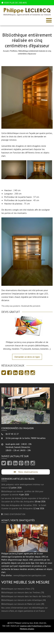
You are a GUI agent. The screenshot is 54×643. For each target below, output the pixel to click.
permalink (36, 306)
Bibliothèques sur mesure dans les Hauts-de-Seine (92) (26, 596)
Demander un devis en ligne (27, 356)
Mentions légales (27, 628)
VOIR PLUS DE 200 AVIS (15, 2)
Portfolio (13, 51)
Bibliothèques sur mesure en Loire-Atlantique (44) (23, 600)
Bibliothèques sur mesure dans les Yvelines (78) (22, 592)
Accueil (6, 51)
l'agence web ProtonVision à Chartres (35, 626)
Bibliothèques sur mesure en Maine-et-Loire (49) (22, 604)
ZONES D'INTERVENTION (14, 514)
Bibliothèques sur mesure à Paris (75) (17, 588)
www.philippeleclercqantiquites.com (29, 575)
